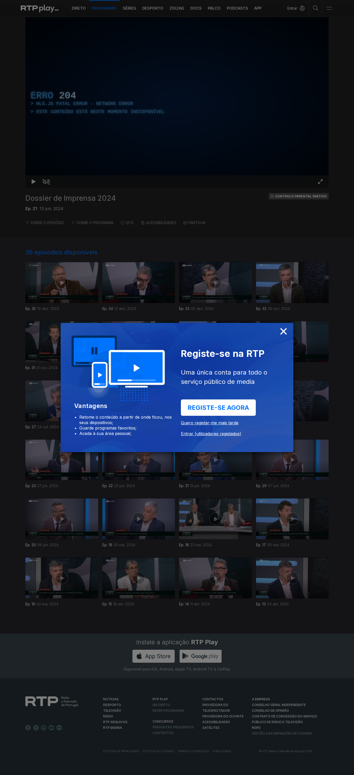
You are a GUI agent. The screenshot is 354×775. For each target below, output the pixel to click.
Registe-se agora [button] (218, 407)
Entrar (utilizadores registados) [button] (211, 433)
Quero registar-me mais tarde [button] (209, 422)
